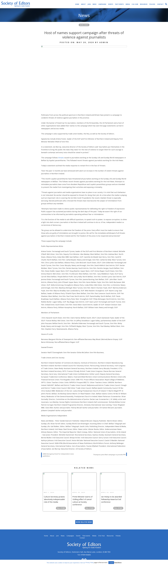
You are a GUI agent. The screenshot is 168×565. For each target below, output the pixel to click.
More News (84, 25)
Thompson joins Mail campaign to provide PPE (109, 455)
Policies (152, 4)
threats (61, 158)
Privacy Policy (89, 562)
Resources (143, 4)
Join (89, 4)
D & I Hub (135, 4)
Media (128, 4)
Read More (117, 562)
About (83, 4)
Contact (160, 4)
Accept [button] (111, 562)
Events (110, 4)
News (94, 4)
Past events (119, 4)
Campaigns (102, 4)
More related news (84, 522)
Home (77, 4)
